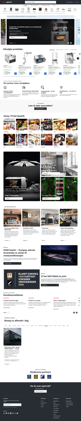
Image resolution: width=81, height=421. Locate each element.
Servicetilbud (55, 412)
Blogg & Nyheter (43, 402)
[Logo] (7, 2)
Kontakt (67, 406)
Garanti (54, 414)
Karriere (42, 406)
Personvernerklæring (69, 404)
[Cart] (77, 2)
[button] (75, 10)
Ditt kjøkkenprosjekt (46, 5)
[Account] (75, 2)
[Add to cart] (15, 73)
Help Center (55, 406)
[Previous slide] (68, 43)
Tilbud (54, 5)
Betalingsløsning (56, 417)
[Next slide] (71, 43)
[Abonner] (20, 404)
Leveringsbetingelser (69, 402)
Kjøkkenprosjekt (56, 404)
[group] (5, 10)
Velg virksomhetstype (34, 5)
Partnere (42, 404)
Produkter (25, 5)
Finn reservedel (56, 408)
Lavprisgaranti (55, 410)
